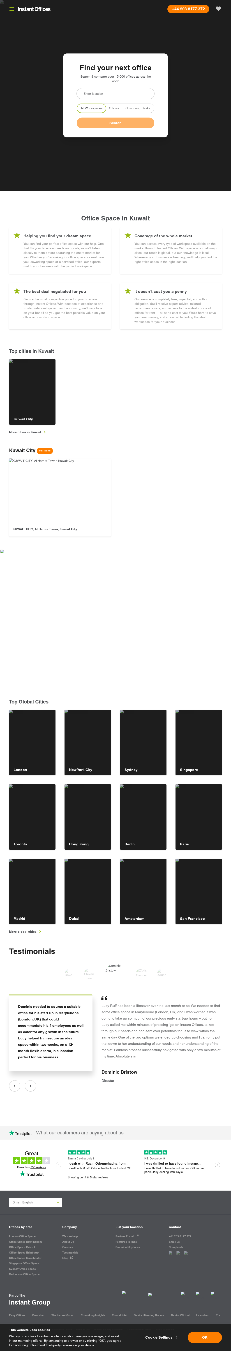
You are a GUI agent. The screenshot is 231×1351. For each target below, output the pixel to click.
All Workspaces (91, 108)
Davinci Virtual (180, 1315)
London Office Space (22, 1236)
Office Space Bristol (22, 1247)
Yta (218, 1315)
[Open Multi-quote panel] (218, 9)
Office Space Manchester (25, 1258)
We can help (70, 1236)
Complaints (176, 1247)
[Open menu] (11, 9)
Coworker (38, 1315)
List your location (129, 1227)
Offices (114, 108)
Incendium (202, 1315)
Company (69, 1227)
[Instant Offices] (34, 9)
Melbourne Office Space (24, 1274)
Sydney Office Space (22, 1268)
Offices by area (20, 1227)
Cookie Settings (159, 1337)
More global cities (23, 931)
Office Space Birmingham (25, 1241)
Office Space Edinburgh (24, 1252)
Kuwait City (30, 450)
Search (115, 123)
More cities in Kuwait (25, 432)
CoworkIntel (119, 1315)
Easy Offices (17, 1315)
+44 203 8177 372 (180, 1236)
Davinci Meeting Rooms (149, 1315)
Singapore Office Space (24, 1263)
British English (23, 1202)
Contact (175, 1227)
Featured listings (126, 1241)
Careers (67, 1247)
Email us (174, 1241)
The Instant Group (62, 1315)
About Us (68, 1241)
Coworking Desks (137, 108)
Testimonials (32, 951)
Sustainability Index (128, 1247)
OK (205, 1337)
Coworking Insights (93, 1315)
